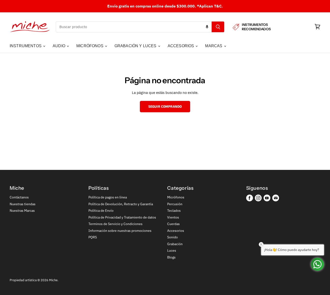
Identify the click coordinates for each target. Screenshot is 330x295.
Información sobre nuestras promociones (119, 230)
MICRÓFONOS (90, 46)
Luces (171, 250)
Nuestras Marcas (22, 210)
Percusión (174, 204)
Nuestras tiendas (23, 204)
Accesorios (175, 230)
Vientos (173, 217)
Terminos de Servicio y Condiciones (115, 224)
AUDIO (59, 46)
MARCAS (214, 46)
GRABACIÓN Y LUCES (136, 46)
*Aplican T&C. (210, 6)
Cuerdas (173, 224)
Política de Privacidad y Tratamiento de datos (122, 217)
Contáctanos (19, 197)
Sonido (172, 237)
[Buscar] (218, 26)
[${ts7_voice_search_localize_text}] (207, 26)
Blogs (171, 257)
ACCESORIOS (181, 46)
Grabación (175, 244)
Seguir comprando (165, 106)
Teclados (174, 210)
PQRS (92, 237)
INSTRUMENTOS (26, 46)
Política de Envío (101, 210)
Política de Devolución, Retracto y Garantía (120, 204)
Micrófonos (175, 197)
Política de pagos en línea (107, 197)
